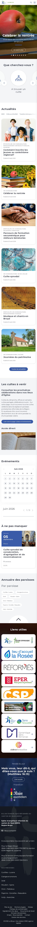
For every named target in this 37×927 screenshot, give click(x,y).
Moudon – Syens (14, 596)
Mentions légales (20, 907)
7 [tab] (23, 55)
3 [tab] (15, 55)
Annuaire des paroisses (18, 913)
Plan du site (8, 907)
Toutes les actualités (18, 369)
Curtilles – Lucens (7, 592)
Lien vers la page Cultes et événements (17, 421)
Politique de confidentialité (18, 909)
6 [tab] (21, 55)
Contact (27, 915)
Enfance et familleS (12, 114)
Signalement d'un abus (10, 911)
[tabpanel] (18, 32)
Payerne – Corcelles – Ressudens (11, 605)
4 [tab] (17, 55)
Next (33, 83)
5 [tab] (19, 55)
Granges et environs (22, 592)
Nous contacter (10, 831)
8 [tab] (25, 55)
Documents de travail (27, 911)
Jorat (4, 596)
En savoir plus (18, 50)
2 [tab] (13, 55)
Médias (30, 907)
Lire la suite (18, 779)
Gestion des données (18, 917)
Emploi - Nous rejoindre (14, 915)
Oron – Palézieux (7, 600)
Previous (4, 83)
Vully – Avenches (7, 609)
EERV (3, 114)
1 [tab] (11, 55)
